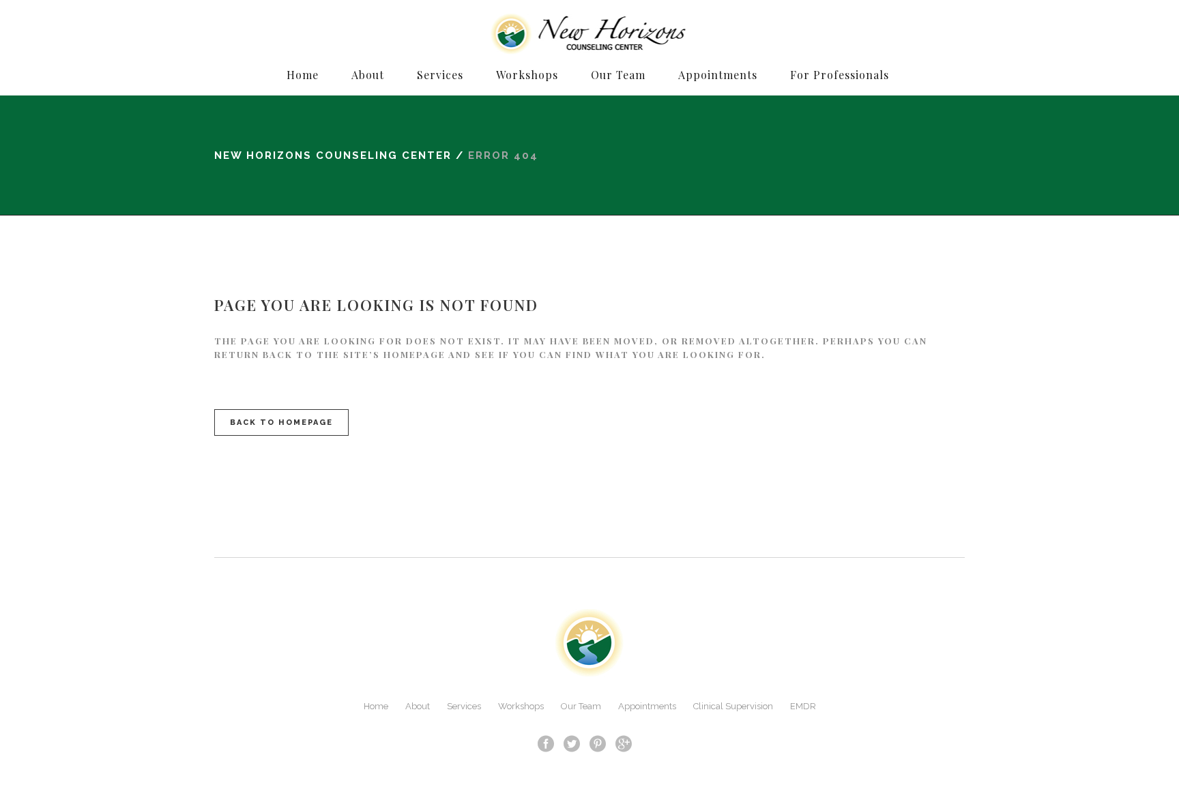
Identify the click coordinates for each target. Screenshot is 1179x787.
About (417, 706)
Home (376, 706)
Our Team (581, 706)
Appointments (647, 706)
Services (464, 706)
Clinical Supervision (733, 706)
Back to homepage (281, 422)
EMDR (803, 706)
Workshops (521, 706)
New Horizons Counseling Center (333, 155)
